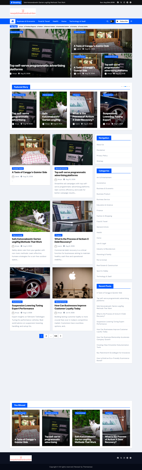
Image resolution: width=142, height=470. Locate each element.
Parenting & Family (104, 254)
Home (63, 21)
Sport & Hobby (102, 271)
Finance (49, 95)
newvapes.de (102, 374)
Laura (79, 49)
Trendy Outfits (83, 26)
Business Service (103, 199)
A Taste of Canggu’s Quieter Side (91, 46)
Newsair (77, 467)
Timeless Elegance (30, 26)
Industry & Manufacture (106, 249)
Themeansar (87, 467)
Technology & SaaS (77, 21)
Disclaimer (101, 150)
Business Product (103, 194)
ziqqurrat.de (101, 389)
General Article (61, 302)
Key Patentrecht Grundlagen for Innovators (113, 353)
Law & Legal (101, 243)
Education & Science (105, 205)
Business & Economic (26, 21)
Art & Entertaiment (104, 177)
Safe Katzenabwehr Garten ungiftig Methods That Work (24, 120)
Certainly (74, 26)
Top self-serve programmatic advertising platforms (116, 67)
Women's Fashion (50, 26)
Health (55, 21)
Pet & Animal (18, 32)
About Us (100, 145)
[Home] (12, 21)
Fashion (40, 26)
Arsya (17, 73)
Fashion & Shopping (104, 216)
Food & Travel (44, 21)
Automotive (80, 95)
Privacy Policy (102, 156)
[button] (131, 21)
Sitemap (100, 161)
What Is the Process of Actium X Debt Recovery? (55, 116)
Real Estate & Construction (107, 265)
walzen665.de (102, 391)
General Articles (111, 57)
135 (55, 336)
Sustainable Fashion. (63, 26)
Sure (21, 26)
